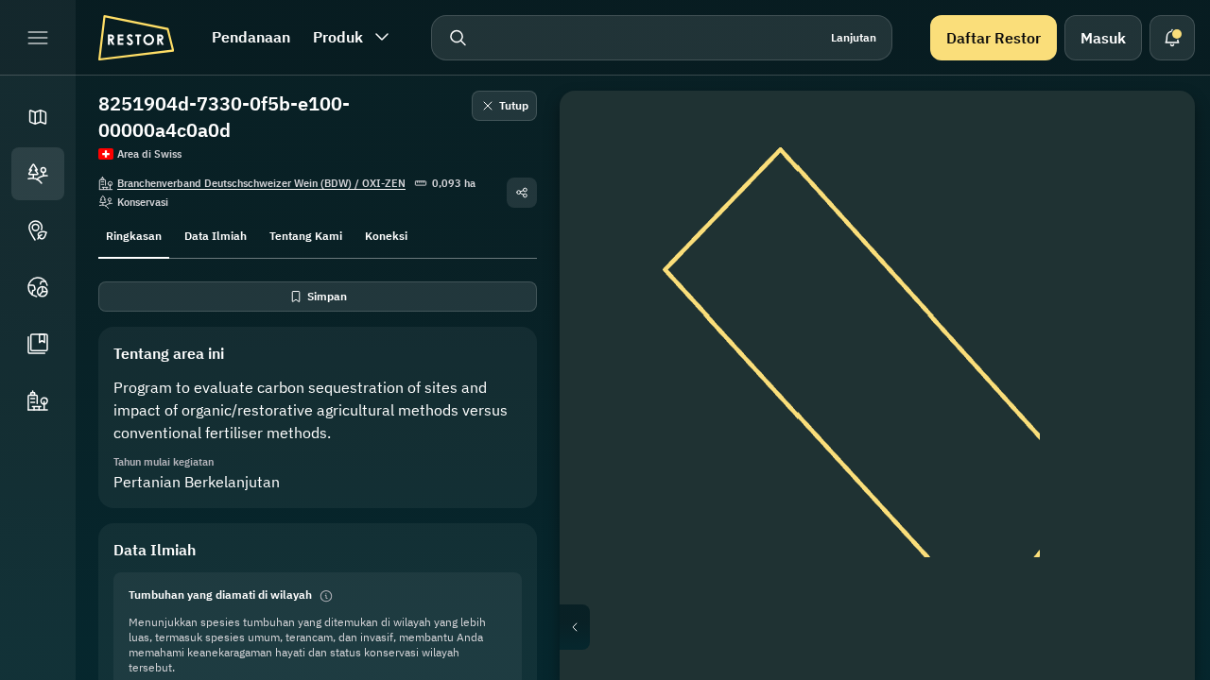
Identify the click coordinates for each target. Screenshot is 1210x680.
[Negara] (37, 287)
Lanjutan (853, 37)
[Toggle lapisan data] (1153, 177)
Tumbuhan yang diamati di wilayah (220, 594)
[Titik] (37, 230)
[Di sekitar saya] (1153, 313)
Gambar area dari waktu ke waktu (892, 627)
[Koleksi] (37, 343)
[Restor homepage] (136, 37)
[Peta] (37, 117)
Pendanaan (251, 36)
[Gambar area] (1153, 132)
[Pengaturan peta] (1153, 223)
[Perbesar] (1153, 359)
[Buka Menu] (38, 38)
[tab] (133, 234)
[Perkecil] (1153, 397)
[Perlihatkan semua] (1153, 268)
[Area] (37, 173)
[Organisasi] (37, 400)
